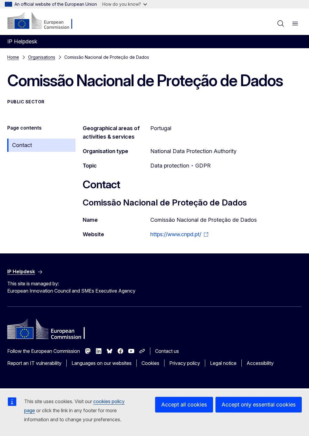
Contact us (167, 351)
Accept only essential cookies (258, 404)
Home (13, 57)
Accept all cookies (184, 404)
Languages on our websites (102, 363)
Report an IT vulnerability (34, 363)
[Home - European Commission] (44, 21)
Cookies (150, 363)
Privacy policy (184, 363)
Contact (22, 145)
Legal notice (223, 363)
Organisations (41, 57)
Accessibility (260, 363)
